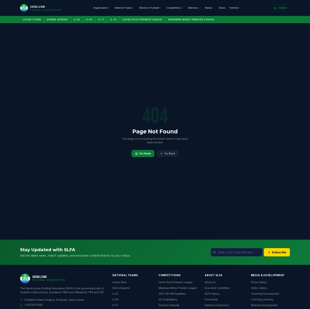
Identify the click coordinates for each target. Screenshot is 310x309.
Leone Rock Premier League (142, 19)
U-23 (77, 19)
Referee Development (264, 305)
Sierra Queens (57, 19)
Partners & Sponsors (217, 305)
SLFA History (212, 293)
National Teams (123, 7)
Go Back (170, 153)
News (222, 7)
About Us (210, 282)
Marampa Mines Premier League (191, 19)
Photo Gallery (259, 282)
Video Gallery (259, 287)
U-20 (89, 19)
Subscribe (279, 252)
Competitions (173, 7)
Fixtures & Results (169, 305)
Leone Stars (32, 19)
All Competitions (168, 299)
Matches (193, 7)
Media (208, 7)
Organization (100, 7)
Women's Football (149, 7)
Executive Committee (217, 287)
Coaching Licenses (262, 299)
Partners (234, 7)
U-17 (101, 19)
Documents (211, 299)
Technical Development (265, 293)
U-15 (113, 19)
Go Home (145, 153)
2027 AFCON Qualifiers (172, 293)
